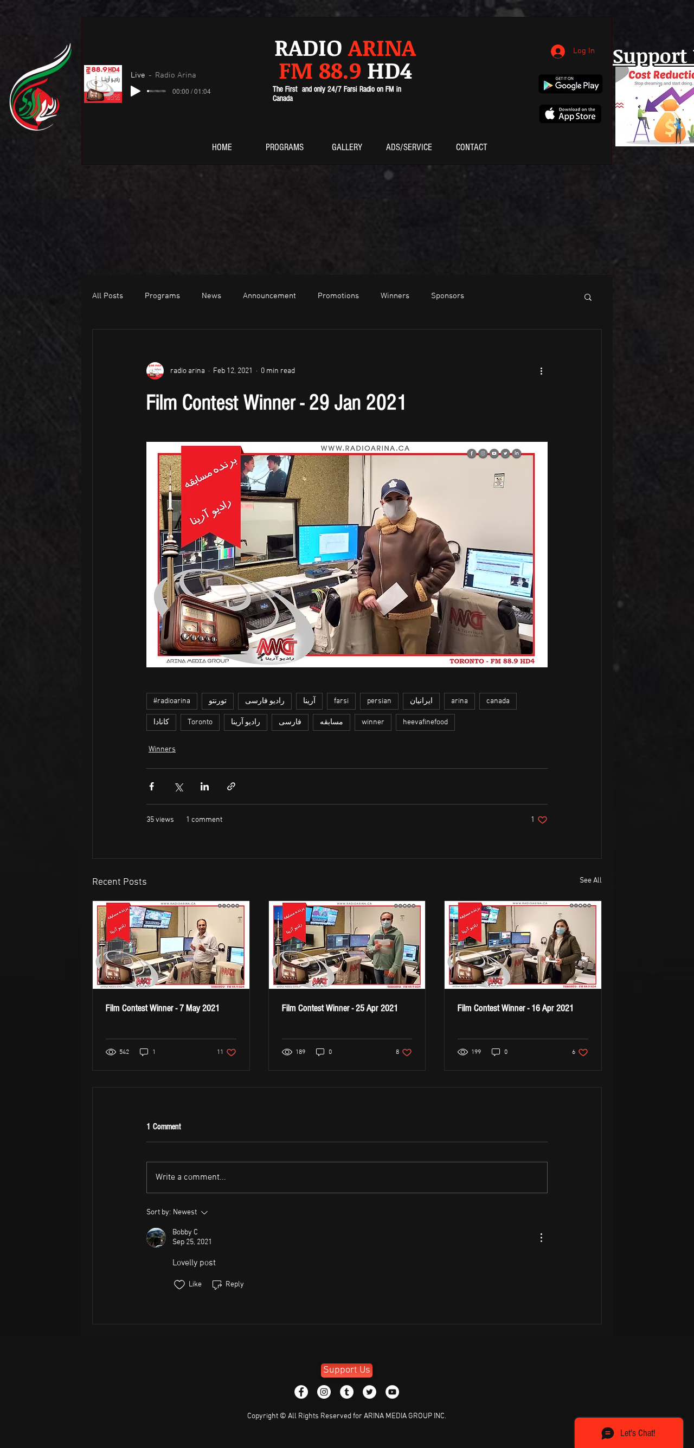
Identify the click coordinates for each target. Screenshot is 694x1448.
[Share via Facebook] (151, 786)
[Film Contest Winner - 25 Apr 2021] (347, 945)
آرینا (309, 701)
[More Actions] (541, 1237)
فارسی (290, 722)
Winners (395, 296)
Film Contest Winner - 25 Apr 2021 (340, 1008)
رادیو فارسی (265, 701)
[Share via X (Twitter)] (178, 786)
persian (379, 701)
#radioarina (171, 701)
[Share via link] (231, 786)
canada (498, 701)
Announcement (269, 296)
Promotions (338, 296)
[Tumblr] (347, 1392)
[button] (588, 296)
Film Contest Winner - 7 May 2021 (163, 1008)
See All (591, 880)
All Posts (107, 296)
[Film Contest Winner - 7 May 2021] (171, 945)
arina (459, 701)
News (211, 296)
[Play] (135, 91)
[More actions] (541, 370)
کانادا (161, 722)
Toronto (200, 722)
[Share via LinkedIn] (205, 786)
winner (373, 722)
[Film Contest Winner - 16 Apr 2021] (523, 945)
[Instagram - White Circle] (324, 1392)
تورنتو (218, 701)
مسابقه (331, 722)
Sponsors (447, 296)
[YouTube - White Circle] (392, 1392)
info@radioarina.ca (223, 1345)
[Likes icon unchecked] (179, 1284)
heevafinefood (425, 722)
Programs (162, 296)
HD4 (345, 69)
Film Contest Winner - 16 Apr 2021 (516, 1008)
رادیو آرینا (245, 722)
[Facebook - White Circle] (301, 1392)
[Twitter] (369, 1392)
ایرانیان (421, 701)
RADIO (345, 46)
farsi (341, 701)
